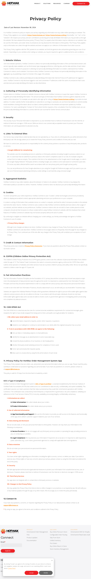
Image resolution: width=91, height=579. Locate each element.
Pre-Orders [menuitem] (53, 543)
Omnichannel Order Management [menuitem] (37, 532)
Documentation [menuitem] (32, 540)
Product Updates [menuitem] (32, 538)
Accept (32, 573)
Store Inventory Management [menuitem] (59, 549)
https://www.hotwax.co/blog (56, 35)
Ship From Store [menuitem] (55, 538)
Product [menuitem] (37, 3)
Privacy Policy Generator (33, 246)
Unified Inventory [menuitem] (55, 540)
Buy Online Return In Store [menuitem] (58, 546)
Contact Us (81, 3)
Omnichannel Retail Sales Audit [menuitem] (80, 535)
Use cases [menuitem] (53, 529)
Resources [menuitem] (57, 3)
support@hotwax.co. (12, 369)
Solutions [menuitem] (46, 3)
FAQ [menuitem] (28, 535)
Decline (46, 573)
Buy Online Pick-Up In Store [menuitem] (58, 532)
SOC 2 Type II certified (43, 384)
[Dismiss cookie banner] (52, 561)
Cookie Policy (11, 568)
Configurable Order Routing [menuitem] (58, 535)
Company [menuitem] (67, 3)
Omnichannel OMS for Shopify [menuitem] (80, 532)
